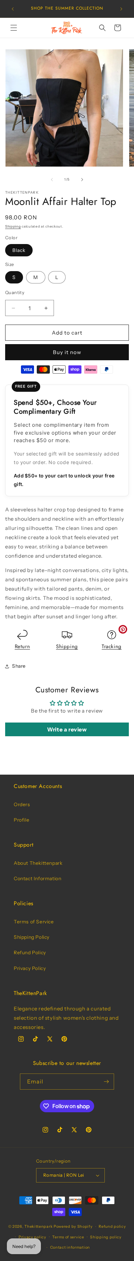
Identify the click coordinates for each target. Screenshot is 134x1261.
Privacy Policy (30, 968)
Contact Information (37, 878)
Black (18, 250)
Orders (22, 804)
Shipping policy (106, 1237)
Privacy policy (32, 1237)
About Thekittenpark (38, 863)
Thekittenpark (38, 1226)
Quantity (14, 292)
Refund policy (112, 1226)
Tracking (112, 646)
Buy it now (67, 352)
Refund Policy (30, 952)
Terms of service (68, 1237)
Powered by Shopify (73, 1226)
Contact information (70, 1247)
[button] (13, 27)
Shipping (13, 226)
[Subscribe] (106, 1082)
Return (22, 646)
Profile (21, 820)
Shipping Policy (31, 937)
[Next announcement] (121, 8)
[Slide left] (51, 179)
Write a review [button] (67, 729)
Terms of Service (34, 922)
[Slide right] (82, 179)
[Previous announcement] (12, 8)
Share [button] (19, 666)
